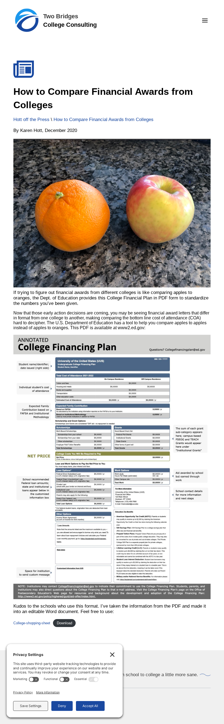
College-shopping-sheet (31, 623)
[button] (205, 20)
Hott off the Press (31, 119)
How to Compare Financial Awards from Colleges (104, 119)
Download (64, 623)
